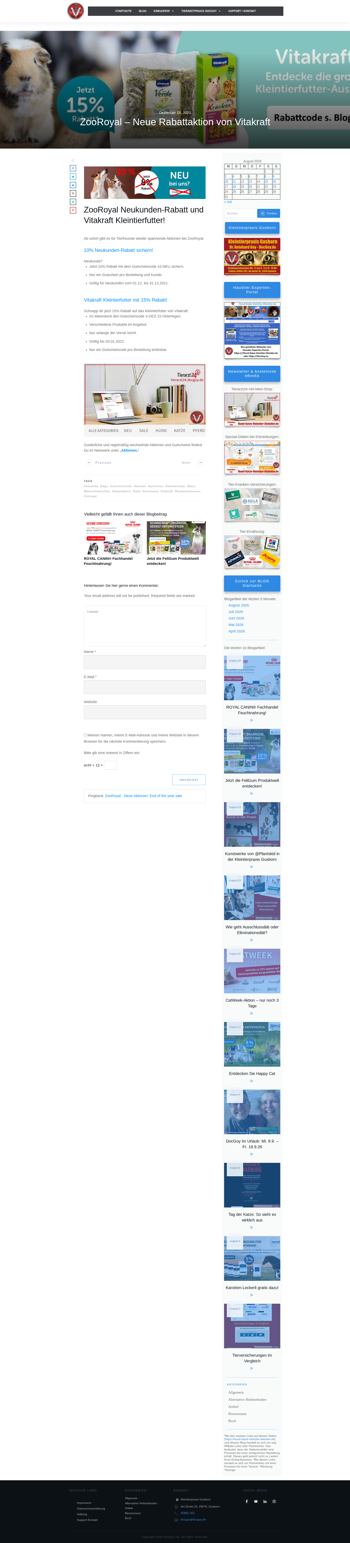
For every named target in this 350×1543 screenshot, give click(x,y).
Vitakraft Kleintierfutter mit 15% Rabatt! (125, 300)
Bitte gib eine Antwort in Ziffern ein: (112, 753)
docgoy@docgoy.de (193, 1519)
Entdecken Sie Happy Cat (252, 1051)
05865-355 (188, 1513)
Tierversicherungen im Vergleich (252, 1336)
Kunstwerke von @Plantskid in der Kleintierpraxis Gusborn (252, 834)
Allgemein (236, 1392)
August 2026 (238, 605)
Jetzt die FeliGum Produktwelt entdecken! (176, 545)
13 (250, 181)
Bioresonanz (237, 1414)
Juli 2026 (235, 612)
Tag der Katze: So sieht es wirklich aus (252, 1195)
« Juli (228, 202)
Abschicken (188, 780)
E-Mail (90, 677)
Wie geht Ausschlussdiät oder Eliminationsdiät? (252, 908)
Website (90, 702)
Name (90, 652)
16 (274, 181)
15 (266, 181)
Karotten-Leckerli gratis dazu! (252, 1266)
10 (226, 181)
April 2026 (236, 631)
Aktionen (129, 450)
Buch (232, 1421)
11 (234, 181)
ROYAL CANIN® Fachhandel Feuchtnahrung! (113, 545)
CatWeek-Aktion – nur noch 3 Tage (252, 981)
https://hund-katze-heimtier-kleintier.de (249, 1439)
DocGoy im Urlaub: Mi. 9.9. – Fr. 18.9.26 (252, 1122)
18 (234, 186)
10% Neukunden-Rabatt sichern (118, 250)
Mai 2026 (235, 625)
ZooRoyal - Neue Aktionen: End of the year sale (143, 796)
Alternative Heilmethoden (247, 1399)
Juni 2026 (236, 618)
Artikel (233, 1407)
